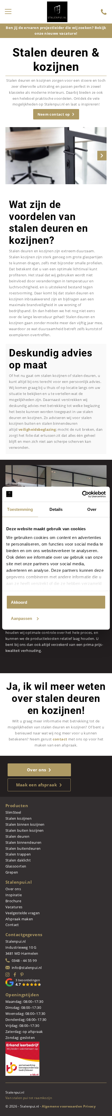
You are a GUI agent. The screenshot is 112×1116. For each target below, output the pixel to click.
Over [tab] (92, 509)
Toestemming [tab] (20, 509)
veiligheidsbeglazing (37, 429)
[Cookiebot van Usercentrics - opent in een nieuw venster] (82, 494)
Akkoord (19, 602)
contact (60, 739)
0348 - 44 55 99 (24, 960)
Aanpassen (21, 618)
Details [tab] (56, 509)
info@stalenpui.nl (27, 967)
